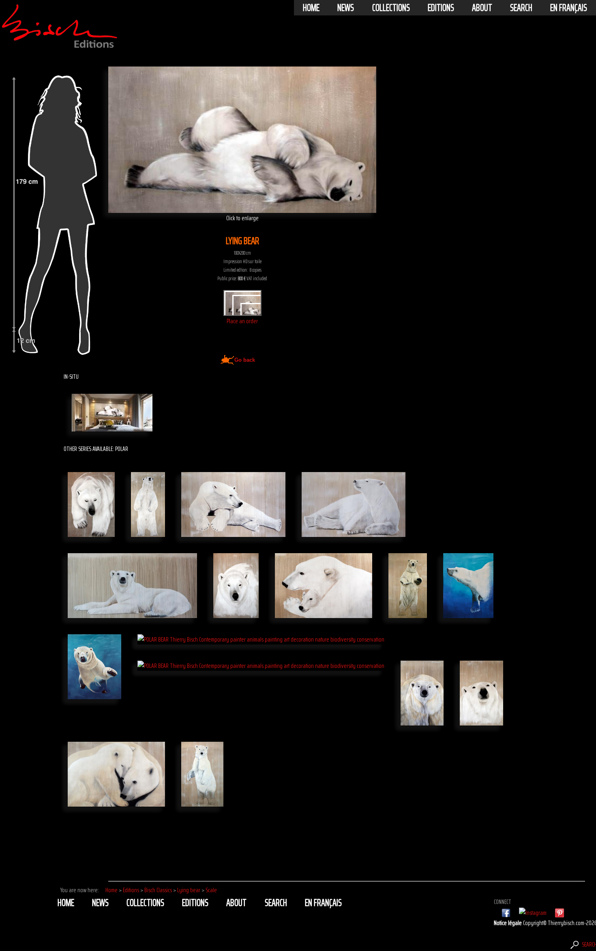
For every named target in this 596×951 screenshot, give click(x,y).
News (345, 7)
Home (311, 7)
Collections (391, 7)
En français (568, 7)
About (482, 7)
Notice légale (508, 923)
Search (521, 7)
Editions (441, 7)
